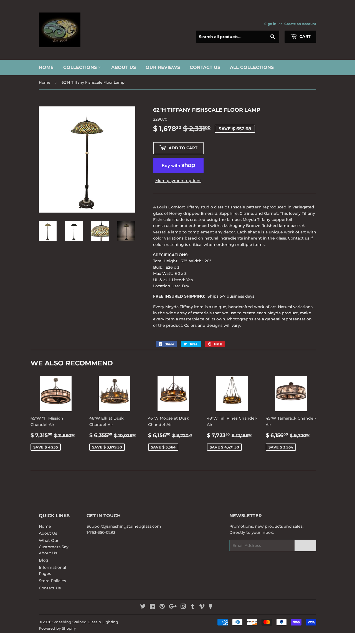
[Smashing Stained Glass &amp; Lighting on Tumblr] (192, 607)
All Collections (252, 67)
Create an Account (300, 24)
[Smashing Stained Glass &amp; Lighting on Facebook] (152, 607)
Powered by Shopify (57, 628)
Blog (43, 560)
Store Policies (52, 580)
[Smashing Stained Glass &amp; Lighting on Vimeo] (202, 607)
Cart (304, 36)
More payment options (178, 180)
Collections (80, 67)
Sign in (270, 24)
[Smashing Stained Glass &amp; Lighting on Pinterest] (162, 607)
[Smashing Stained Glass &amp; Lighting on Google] (173, 607)
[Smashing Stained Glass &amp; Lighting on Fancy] (210, 607)
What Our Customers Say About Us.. (54, 546)
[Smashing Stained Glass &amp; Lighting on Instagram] (183, 607)
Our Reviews (163, 67)
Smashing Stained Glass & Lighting (85, 622)
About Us (123, 67)
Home (46, 67)
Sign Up (305, 546)
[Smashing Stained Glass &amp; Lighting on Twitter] (143, 607)
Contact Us (205, 67)
